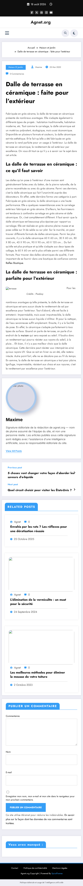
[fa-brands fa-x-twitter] (36, 12)
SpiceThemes (57, 873)
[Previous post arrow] (74, 472)
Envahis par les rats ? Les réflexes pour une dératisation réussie (38, 529)
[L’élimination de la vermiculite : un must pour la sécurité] (41, 574)
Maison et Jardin (15, 67)
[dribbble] (41, 12)
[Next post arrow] (74, 489)
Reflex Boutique (14, 263)
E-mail (9, 772)
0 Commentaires (17, 73)
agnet (17, 522)
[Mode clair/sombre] (74, 33)
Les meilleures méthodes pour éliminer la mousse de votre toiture (37, 674)
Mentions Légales (59, 868)
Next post (13, 484)
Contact (14, 868)
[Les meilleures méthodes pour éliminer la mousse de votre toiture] (41, 647)
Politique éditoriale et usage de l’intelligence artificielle (41, 882)
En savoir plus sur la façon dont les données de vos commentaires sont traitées (40, 819)
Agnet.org (41, 22)
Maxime (38, 67)
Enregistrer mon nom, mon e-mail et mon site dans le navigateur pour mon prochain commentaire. (40, 798)
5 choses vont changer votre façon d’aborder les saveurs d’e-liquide (41, 475)
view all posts (14, 451)
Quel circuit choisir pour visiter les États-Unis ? (40, 490)
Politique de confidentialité (35, 868)
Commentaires (13, 716)
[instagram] (46, 12)
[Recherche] (65, 33)
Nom (8, 752)
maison (25, 335)
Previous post (15, 467)
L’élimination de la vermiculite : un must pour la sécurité (38, 602)
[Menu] (7, 33)
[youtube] (51, 12)
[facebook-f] (32, 12)
